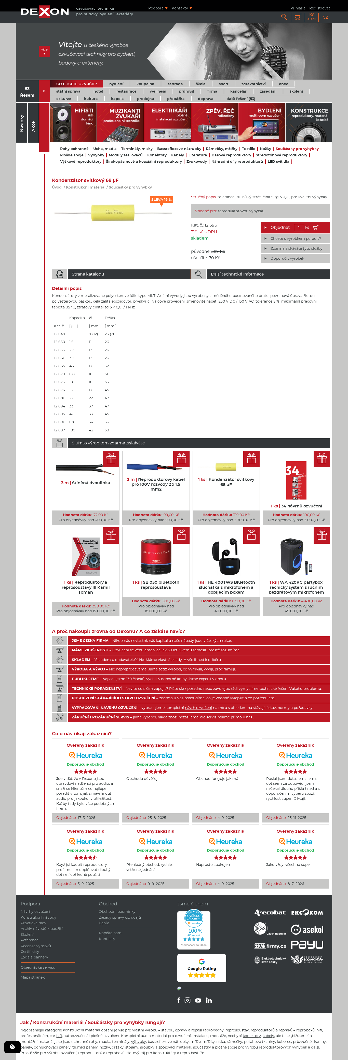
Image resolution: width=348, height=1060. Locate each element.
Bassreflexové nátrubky (179, 149)
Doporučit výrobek (287, 258)
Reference (29, 940)
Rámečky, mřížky (221, 149)
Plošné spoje (72, 155)
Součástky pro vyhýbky (297, 149)
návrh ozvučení (198, 707)
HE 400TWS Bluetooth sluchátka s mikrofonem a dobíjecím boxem (226, 587)
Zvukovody (196, 161)
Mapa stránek (33, 977)
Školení (27, 934)
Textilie (248, 149)
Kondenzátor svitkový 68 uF (226, 482)
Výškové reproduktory (80, 161)
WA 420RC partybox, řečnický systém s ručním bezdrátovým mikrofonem (296, 587)
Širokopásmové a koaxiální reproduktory (144, 161)
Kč (311, 17)
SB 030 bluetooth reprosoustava (155, 585)
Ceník (104, 923)
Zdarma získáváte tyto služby (297, 248)
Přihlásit (297, 8)
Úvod (57, 187)
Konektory (157, 155)
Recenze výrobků (36, 946)
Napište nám (110, 933)
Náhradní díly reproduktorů (237, 161)
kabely (268, 1035)
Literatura (198, 155)
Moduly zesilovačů (126, 155)
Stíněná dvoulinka (85, 482)
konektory (252, 1035)
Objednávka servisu (38, 967)
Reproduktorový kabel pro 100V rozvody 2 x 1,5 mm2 (156, 484)
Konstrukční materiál (85, 187)
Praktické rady (33, 923)
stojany (131, 1047)
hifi (319, 1030)
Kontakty (180, 8)
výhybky (138, 1041)
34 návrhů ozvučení (296, 506)
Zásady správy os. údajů (120, 917)
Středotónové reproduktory (281, 155)
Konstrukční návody (38, 917)
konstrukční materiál (81, 1030)
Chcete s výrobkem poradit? (296, 238)
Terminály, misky (137, 149)
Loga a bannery (34, 957)
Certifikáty (30, 951)
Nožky (265, 149)
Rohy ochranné (74, 149)
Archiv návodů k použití (42, 928)
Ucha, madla (105, 149)
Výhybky (96, 155)
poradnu (194, 688)
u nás (247, 717)
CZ (325, 17)
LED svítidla (278, 161)
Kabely (177, 155)
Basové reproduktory (231, 155)
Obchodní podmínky (117, 911)
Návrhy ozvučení (35, 911)
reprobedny (213, 1030)
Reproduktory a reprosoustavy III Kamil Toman (86, 587)
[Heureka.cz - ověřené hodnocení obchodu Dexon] (193, 948)
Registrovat (319, 8)
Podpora (156, 8)
